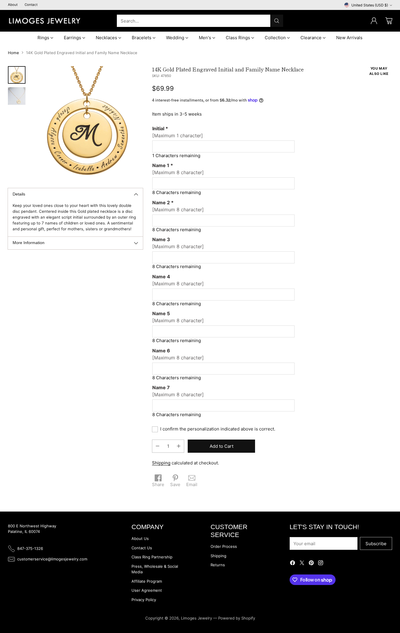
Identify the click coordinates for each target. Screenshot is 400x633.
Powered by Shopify (236, 618)
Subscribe (376, 543)
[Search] (276, 21)
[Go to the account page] (374, 20)
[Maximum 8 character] (178, 168)
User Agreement (146, 590)
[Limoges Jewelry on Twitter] (301, 563)
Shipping (161, 463)
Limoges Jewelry (196, 618)
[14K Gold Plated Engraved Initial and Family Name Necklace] (87, 122)
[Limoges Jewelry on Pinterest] (311, 563)
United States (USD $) (369, 5)
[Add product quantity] (178, 446)
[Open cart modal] (388, 20)
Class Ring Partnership (151, 557)
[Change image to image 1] (16, 75)
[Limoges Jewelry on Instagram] (320, 563)
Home (13, 52)
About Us (140, 538)
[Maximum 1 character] (177, 132)
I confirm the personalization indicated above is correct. (217, 429)
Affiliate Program (146, 581)
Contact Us (141, 547)
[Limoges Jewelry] (44, 21)
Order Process (224, 546)
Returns (218, 564)
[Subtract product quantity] (157, 446)
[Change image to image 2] (16, 96)
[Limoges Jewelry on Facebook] (292, 563)
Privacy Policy (143, 599)
